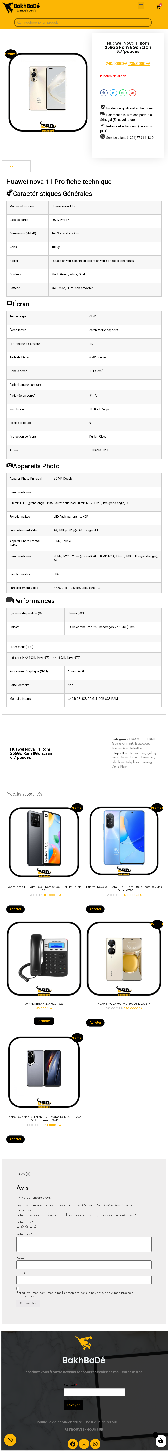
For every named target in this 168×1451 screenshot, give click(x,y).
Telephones (142, 744)
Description (16, 166)
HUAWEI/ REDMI (142, 739)
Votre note (24, 1222)
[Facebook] (73, 1444)
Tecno (133, 757)
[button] (141, 5)
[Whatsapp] (95, 1444)
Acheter (15, 909)
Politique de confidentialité (59, 1422)
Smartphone (119, 757)
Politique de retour (101, 1422)
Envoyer (73, 1404)
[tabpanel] (84, 443)
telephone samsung (139, 762)
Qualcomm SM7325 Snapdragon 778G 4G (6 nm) (103, 627)
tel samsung (146, 757)
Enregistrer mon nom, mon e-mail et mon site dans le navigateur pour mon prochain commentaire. (74, 1294)
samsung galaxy (145, 753)
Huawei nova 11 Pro (65, 206)
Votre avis (24, 1234)
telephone (118, 762)
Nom (21, 1258)
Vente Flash (119, 766)
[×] (10, 1440)
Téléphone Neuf (122, 744)
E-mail (22, 1273)
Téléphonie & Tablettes (126, 748)
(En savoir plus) (124, 120)
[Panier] (158, 7)
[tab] (16, 166)
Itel (131, 753)
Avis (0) (24, 1174)
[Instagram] (84, 1444)
